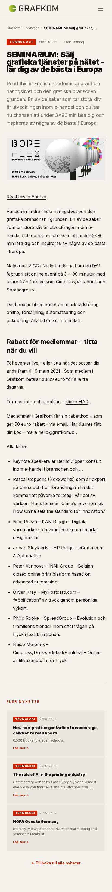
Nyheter (32, 28)
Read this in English (26, 196)
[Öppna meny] (100, 9)
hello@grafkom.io (56, 432)
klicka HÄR (77, 401)
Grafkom (13, 28)
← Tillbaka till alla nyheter (56, 863)
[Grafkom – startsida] (33, 8)
